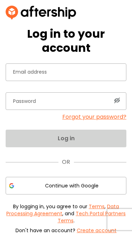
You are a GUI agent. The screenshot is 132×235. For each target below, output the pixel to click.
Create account (97, 230)
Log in (66, 138)
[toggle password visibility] (116, 100)
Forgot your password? (94, 117)
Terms (97, 206)
